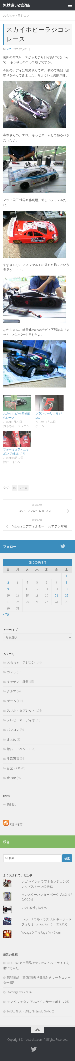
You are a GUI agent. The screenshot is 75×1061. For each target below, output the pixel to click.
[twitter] (62, 546)
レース (23, 487)
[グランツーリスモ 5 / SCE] (49, 403)
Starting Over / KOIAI (19, 992)
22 (66, 595)
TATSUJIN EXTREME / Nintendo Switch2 (30, 1011)
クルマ (11, 691)
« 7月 (6, 614)
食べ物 (11, 778)
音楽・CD (13, 768)
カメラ (11, 672)
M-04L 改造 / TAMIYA (34, 908)
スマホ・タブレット (21, 710)
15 (66, 589)
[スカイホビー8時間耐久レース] (17, 403)
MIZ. (9, 49)
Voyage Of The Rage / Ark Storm (41, 932)
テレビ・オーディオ (21, 720)
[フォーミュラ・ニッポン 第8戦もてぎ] (17, 439)
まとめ (11, 739)
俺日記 (11, 804)
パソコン (13, 730)
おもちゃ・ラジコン (16, 15)
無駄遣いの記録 (16, 5)
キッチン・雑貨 (18, 682)
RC (14, 487)
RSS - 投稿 (15, 824)
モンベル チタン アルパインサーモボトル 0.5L (38, 1002)
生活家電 (13, 759)
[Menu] (70, 5)
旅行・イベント (18, 749)
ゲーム (11, 701)
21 (56, 595)
